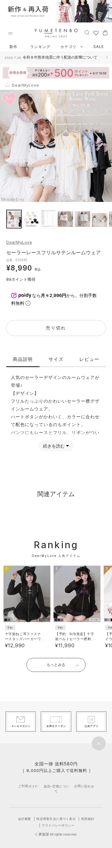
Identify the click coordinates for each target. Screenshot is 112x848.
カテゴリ (69, 46)
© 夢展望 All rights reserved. (56, 834)
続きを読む (54, 445)
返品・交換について (56, 788)
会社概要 (24, 819)
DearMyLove (19, 242)
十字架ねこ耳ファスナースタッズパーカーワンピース (23, 639)
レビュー (89, 359)
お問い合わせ (84, 786)
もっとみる (56, 664)
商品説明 (23, 359)
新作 (13, 46)
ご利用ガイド (28, 786)
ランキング (40, 46)
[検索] (87, 32)
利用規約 (87, 819)
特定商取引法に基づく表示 (56, 819)
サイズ (56, 359)
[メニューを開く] (10, 33)
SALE (98, 46)
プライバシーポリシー (58, 825)
